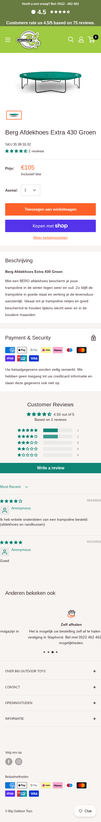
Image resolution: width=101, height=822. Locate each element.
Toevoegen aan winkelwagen (50, 209)
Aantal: (11, 190)
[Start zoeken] (71, 39)
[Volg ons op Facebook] (8, 761)
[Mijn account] (81, 39)
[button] (16, 151)
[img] (11, 501)
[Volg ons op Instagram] (18, 761)
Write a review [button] (50, 468)
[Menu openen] (7, 40)
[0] (91, 39)
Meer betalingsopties (50, 237)
